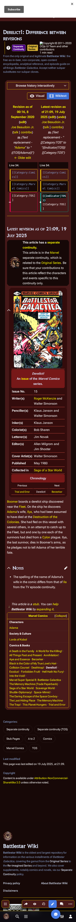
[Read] (35, 904)
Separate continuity (17, 729)
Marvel (54, 252)
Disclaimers (10, 890)
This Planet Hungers (35, 704)
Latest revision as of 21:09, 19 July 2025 (53, 112)
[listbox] (48, 96)
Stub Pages (13, 738)
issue (25, 379)
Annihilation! (51, 655)
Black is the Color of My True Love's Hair (33, 663)
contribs (26, 132)
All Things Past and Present (25, 655)
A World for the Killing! (49, 651)
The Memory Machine (50, 700)
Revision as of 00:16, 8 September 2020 (22, 112)
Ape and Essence (19, 659)
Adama (20, 147)
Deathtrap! (37, 667)
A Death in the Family (21, 651)
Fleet (22, 507)
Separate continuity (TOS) (52, 729)
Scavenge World (45, 688)
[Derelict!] (38, 329)
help (55, 604)
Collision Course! (19, 667)
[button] (38, 85)
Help (8, 48)
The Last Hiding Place (22, 700)
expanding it (44, 609)
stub (36, 604)
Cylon (46, 537)
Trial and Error (22, 491)
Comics (47, 738)
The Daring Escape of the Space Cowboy (33, 696)
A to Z (31, 738)
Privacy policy (11, 883)
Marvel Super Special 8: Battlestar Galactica (35, 679)
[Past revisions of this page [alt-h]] (44, 904)
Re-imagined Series (19, 865)
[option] (37, 96)
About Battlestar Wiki (54, 883)
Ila (65, 582)
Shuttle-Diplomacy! (20, 692)
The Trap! (15, 704)
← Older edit (22, 158)
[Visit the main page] (6, 916)
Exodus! (14, 671)
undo (61, 117)
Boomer (12, 501)
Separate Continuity (18, 48)
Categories (10, 721)
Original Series (32, 48)
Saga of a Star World (48, 470)
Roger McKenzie (45, 398)
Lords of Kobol (18, 639)
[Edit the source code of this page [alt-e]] (53, 904)
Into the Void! (17, 675)
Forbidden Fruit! (30, 671)
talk (15, 132)
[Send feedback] (55, 914)
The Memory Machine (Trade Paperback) (33, 684)
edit (22, 122)
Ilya (29, 512)
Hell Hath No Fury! (53, 671)
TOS (34, 748)
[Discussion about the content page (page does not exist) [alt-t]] (61, 904)
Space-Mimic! (42, 692)
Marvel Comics (38, 615)
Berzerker (57, 491)
